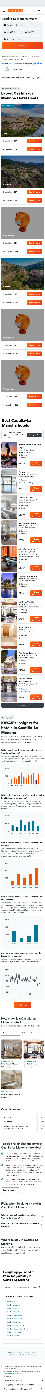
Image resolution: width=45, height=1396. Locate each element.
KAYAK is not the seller (13, 1380)
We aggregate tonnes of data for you (19, 1384)
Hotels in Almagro (13, 1336)
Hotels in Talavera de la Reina (17, 1329)
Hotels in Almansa (13, 1322)
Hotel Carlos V (24, 627)
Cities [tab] (7, 1287)
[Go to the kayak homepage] (15, 10)
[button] (4, 11)
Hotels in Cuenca (13, 1308)
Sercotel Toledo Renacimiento (25, 680)
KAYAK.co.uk (11, 1353)
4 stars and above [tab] (10, 1033)
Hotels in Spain (12, 1355)
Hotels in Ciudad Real (14, 1312)
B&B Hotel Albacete (27, 523)
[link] (22, 1005)
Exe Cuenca (23, 472)
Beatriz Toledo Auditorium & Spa (30, 446)
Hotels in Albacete (13, 1305)
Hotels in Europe (30, 1353)
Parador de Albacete (27, 576)
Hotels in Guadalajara (14, 1315)
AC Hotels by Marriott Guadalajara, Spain (28, 550)
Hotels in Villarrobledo (15, 1332)
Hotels (20, 1353)
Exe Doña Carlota (26, 602)
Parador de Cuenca (27, 653)
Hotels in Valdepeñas (14, 1319)
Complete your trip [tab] (21, 1287)
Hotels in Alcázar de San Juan (17, 1325)
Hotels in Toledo (12, 1302)
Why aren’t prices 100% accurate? (18, 1389)
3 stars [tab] (24, 1033)
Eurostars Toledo (25, 497)
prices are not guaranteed (12, 1373)
